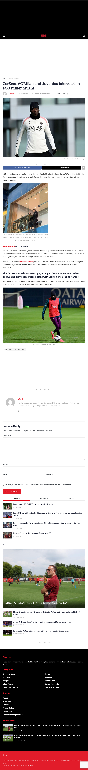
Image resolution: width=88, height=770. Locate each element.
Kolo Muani (9, 246)
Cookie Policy (8, 711)
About (5, 698)
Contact (6, 705)
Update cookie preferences (14, 715)
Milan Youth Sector (10, 687)
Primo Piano (49, 94)
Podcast (48, 677)
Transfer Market (14, 78)
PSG (23, 350)
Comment (7, 435)
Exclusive (6, 677)
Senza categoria (52, 684)
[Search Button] (84, 35)
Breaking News (9, 674)
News (47, 674)
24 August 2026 (19, 617)
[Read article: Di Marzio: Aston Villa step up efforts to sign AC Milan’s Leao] (7, 633)
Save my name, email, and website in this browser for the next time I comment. (38, 485)
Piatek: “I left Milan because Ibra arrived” (32, 533)
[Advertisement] (44, 16)
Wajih (12, 94)
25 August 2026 (10, 606)
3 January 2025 (23, 94)
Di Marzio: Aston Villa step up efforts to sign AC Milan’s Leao (41, 631)
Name (6, 464)
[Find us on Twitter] (6, 755)
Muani (17, 350)
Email (6, 474)
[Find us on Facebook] (3, 755)
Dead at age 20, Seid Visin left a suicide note (33, 504)
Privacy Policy (8, 708)
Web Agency (29, 766)
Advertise (7, 701)
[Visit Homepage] (44, 35)
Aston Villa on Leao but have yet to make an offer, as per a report (42, 622)
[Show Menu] (4, 35)
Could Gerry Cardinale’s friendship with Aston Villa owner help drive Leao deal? (35, 603)
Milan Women (8, 684)
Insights (6, 681)
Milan (11, 350)
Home (5, 78)
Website (49, 474)
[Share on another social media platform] (83, 168)
